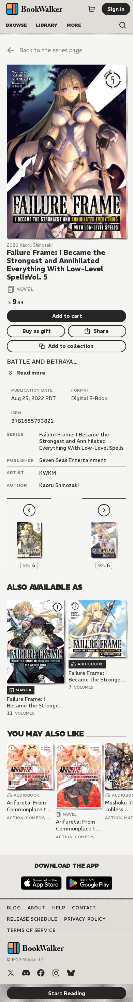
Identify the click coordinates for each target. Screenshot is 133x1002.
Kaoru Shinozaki (59, 485)
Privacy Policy (85, 919)
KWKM (47, 473)
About (36, 908)
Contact (84, 908)
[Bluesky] (71, 973)
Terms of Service (31, 930)
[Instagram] (56, 973)
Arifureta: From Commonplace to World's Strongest (29, 806)
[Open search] (122, 25)
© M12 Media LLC (25, 960)
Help (58, 908)
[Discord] (26, 973)
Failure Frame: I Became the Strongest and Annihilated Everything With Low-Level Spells (81, 441)
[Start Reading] (66, 152)
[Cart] (91, 8)
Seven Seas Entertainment (72, 460)
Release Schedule (32, 919)
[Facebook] (41, 973)
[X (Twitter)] (11, 973)
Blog (14, 908)
